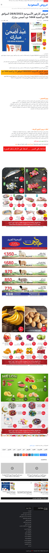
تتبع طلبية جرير (28, 530)
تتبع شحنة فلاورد (28, 520)
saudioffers (45, 20)
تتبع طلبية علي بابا (28, 536)
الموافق (28, 449)
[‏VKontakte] (21, 455)
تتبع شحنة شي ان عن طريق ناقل (25, 516)
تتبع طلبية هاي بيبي (28, 542)
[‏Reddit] (24, 455)
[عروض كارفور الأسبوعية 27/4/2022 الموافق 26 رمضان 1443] (8, 486)
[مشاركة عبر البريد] (18, 455)
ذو (23, 449)
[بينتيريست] (26, 455)
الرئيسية (45, 8)
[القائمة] (1, 5)
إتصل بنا (29, 510)
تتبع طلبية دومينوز (28, 532)
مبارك (3, 449)
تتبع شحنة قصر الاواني (27, 522)
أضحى (45, 449)
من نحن (29, 545)
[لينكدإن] (32, 455)
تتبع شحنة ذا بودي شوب (27, 512)
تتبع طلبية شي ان (28, 534)
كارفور (9, 449)
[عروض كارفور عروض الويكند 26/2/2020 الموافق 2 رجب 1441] (41, 486)
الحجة (33, 449)
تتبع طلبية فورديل (28, 538)
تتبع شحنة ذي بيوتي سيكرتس (26, 514)
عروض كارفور (41, 8)
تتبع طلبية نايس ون (27, 540)
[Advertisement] (24, 88)
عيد (14, 449)
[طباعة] (15, 455)
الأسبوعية (39, 449)
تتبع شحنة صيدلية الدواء (27, 518)
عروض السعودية (28, 550)
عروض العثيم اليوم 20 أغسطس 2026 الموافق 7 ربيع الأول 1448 (33, 0)
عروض (18, 449)
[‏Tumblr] (29, 455)
